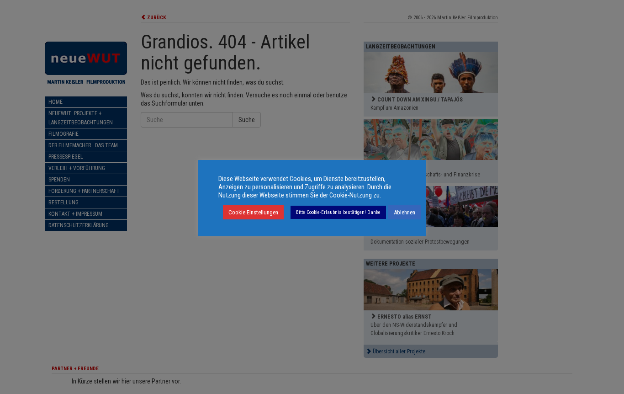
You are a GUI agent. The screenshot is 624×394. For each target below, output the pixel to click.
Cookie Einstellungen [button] (253, 212)
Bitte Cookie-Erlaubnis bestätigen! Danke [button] (338, 212)
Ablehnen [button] (404, 212)
